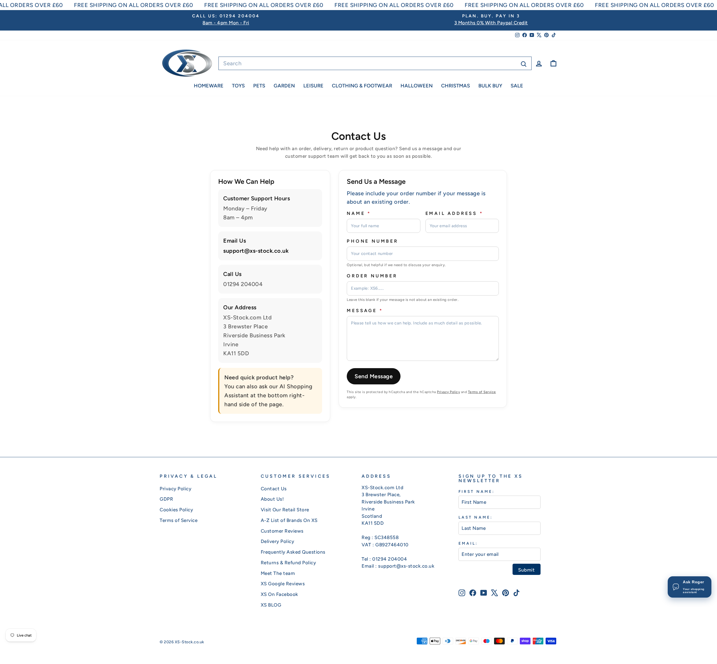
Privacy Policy (448, 392)
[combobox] (375, 63)
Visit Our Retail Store (285, 509)
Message (365, 310)
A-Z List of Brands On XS (289, 520)
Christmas (455, 86)
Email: (468, 543)
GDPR (166, 499)
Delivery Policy (277, 541)
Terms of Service (482, 392)
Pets (259, 86)
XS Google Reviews (283, 583)
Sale (517, 86)
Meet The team (278, 573)
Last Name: (475, 517)
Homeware (209, 86)
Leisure (313, 86)
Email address (454, 213)
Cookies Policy (176, 509)
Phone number (372, 241)
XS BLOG (271, 605)
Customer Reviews (282, 531)
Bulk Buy (490, 86)
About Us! (272, 499)
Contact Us (274, 488)
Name (359, 213)
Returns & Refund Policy (288, 562)
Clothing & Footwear (362, 86)
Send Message (374, 376)
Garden (284, 86)
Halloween (417, 86)
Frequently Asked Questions (293, 552)
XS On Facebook (279, 594)
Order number (372, 275)
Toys (238, 86)
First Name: (476, 491)
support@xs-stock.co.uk (255, 250)
